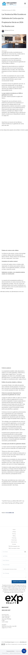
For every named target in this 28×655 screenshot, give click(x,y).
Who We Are (14, 542)
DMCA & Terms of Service (15, 653)
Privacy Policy (5, 653)
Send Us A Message (19, 581)
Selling (14, 535)
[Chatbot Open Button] (24, 651)
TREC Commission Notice (14, 548)
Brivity (13, 651)
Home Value (14, 540)
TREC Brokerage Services (14, 546)
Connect (14, 544)
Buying (14, 533)
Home (14, 529)
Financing (14, 537)
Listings (14, 531)
